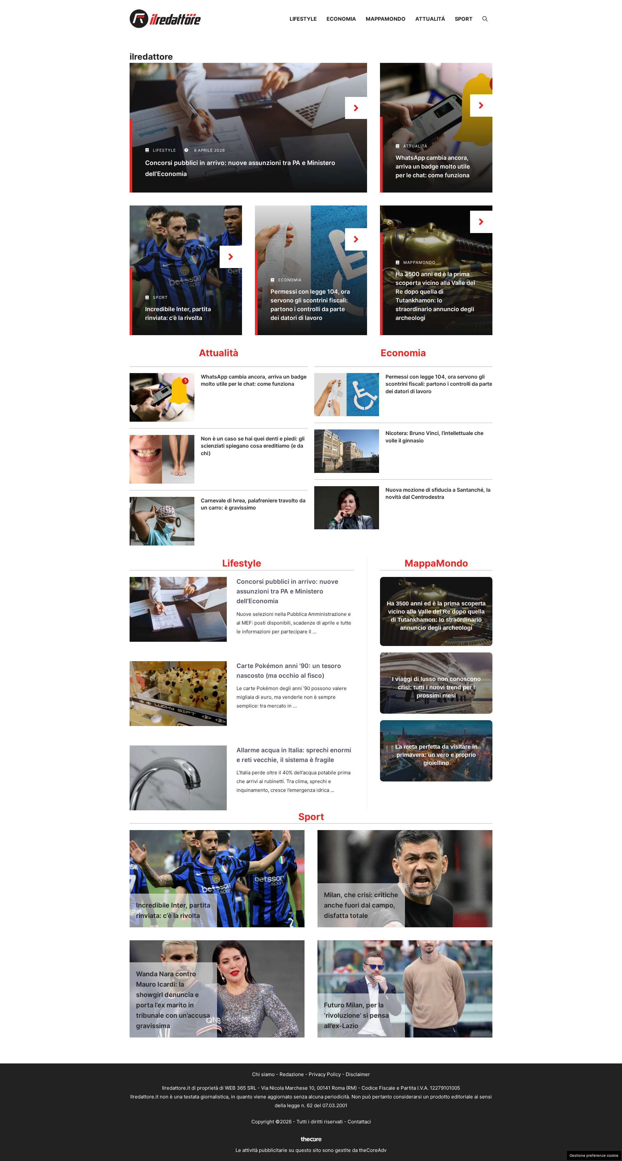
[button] (485, 19)
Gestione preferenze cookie (594, 1155)
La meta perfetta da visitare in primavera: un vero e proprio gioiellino (436, 755)
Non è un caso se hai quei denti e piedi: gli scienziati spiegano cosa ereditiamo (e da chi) (253, 445)
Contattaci (359, 1122)
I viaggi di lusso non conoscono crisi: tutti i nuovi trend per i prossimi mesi (436, 687)
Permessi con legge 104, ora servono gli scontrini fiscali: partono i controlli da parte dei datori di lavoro (439, 383)
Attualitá (430, 19)
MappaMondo (386, 19)
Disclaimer (358, 1074)
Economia (341, 19)
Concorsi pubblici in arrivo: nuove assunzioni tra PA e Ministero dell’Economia (287, 591)
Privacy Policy (325, 1074)
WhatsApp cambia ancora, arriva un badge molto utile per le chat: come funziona (433, 166)
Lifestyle (303, 19)
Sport (464, 19)
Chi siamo (263, 1074)
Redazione (292, 1074)
